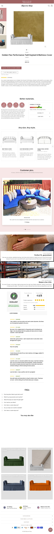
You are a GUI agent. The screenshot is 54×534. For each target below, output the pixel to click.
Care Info (40, 116)
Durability (40, 113)
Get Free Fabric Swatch (10, 72)
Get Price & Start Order (12, 67)
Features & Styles (27, 518)
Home (26, 52)
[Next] (52, 146)
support (26, 522)
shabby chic (19, 85)
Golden (18, 80)
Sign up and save (26, 525)
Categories (26, 515)
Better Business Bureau (12, 508)
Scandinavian (12, 81)
